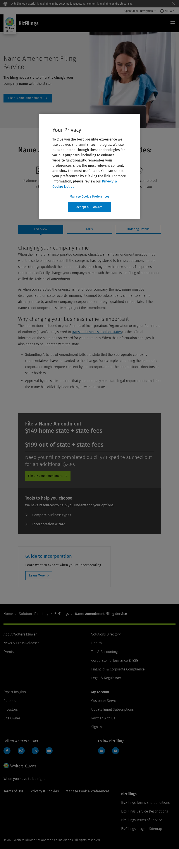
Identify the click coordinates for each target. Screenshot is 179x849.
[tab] (40, 229)
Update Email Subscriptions (112, 709)
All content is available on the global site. (108, 3)
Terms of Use (13, 791)
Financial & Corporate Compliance (118, 669)
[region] (89, 166)
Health (96, 643)
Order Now (28, 98)
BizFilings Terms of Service (141, 820)
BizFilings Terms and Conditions (145, 802)
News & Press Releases (21, 643)
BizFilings (61, 614)
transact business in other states (97, 332)
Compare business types (51, 515)
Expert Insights (14, 692)
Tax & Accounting (104, 652)
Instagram (21, 750)
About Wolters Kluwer (20, 634)
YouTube (49, 750)
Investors (10, 709)
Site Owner (11, 718)
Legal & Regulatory (106, 678)
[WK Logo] (19, 765)
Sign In (96, 727)
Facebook (6, 750)
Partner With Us (103, 718)
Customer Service (105, 701)
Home (8, 614)
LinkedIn (35, 750)
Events (8, 652)
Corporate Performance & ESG (114, 660)
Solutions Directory (33, 614)
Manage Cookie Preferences (89, 196)
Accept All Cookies (89, 207)
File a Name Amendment (45, 476)
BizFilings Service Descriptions (144, 811)
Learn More (37, 575)
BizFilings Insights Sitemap (141, 829)
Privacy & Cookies (45, 791)
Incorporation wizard (48, 524)
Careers (9, 701)
